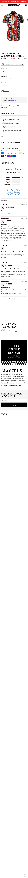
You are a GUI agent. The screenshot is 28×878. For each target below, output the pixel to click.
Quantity (3, 83)
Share (5, 136)
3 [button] (14, 299)
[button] (8, 177)
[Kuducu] (14, 5)
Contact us (16, 123)
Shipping (11, 106)
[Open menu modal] (2, 4)
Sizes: (4, 68)
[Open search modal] (22, 4)
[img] (5, 205)
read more (19, 385)
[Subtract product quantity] (7, 85)
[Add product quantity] (2, 85)
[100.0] (10, 192)
